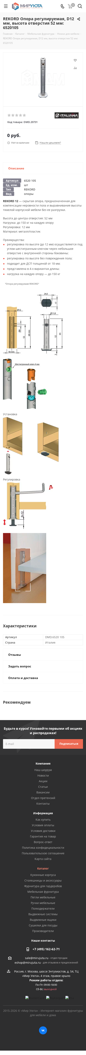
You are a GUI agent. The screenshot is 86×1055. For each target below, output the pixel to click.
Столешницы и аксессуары (43, 880)
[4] (21, 115)
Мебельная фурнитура (43, 892)
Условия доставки (43, 831)
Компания (43, 763)
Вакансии (43, 792)
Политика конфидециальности (43, 847)
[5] (24, 115)
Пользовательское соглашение (43, 853)
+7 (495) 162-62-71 (46, 949)
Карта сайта (43, 859)
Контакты (43, 803)
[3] (17, 115)
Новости (43, 775)
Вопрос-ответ (43, 842)
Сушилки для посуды (43, 925)
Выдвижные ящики (43, 920)
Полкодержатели (43, 908)
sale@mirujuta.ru (36, 958)
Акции (43, 781)
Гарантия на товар (43, 836)
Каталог (43, 868)
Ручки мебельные (43, 903)
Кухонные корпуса (43, 875)
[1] (9, 115)
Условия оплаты (43, 825)
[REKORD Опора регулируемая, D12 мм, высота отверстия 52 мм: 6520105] (43, 77)
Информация (43, 813)
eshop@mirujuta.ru (28, 962)
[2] (13, 115)
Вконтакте (43, 1030)
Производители (43, 931)
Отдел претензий (43, 798)
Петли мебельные (43, 897)
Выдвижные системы (43, 914)
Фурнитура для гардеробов (43, 886)
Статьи (43, 787)
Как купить (43, 819)
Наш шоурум (43, 770)
